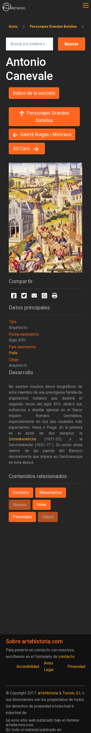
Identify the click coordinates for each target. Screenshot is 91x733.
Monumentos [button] (50, 492)
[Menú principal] (85, 5)
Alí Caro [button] (22, 148)
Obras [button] (42, 504)
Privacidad (76, 666)
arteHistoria (48, 693)
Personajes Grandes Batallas (53, 26)
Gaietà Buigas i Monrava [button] (45, 134)
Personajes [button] (22, 517)
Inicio (13, 26)
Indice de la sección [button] (34, 93)
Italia (13, 352)
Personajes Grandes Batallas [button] (48, 116)
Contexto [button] (21, 492)
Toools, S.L (71, 693)
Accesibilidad (28, 666)
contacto (66, 656)
